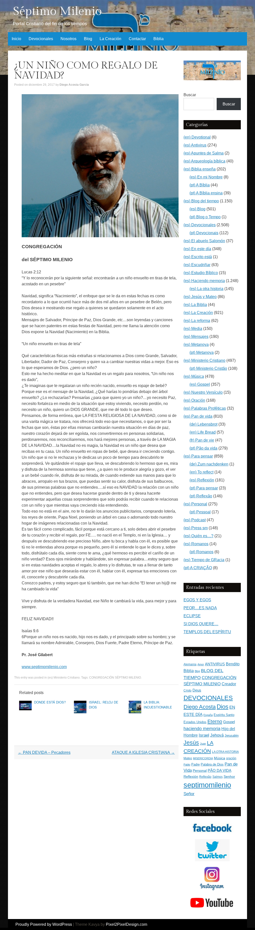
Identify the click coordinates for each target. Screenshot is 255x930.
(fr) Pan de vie (202, 440)
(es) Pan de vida (198, 416)
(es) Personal (195, 504)
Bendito (233, 664)
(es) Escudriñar (197, 265)
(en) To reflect (201, 472)
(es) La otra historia (206, 289)
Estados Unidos (195, 722)
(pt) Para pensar (204, 488)
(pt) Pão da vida (203, 448)
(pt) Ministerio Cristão (208, 368)
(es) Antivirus (195, 145)
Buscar (190, 95)
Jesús (191, 742)
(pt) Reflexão (201, 496)
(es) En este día (197, 249)
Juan (203, 743)
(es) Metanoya (196, 344)
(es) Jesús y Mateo (200, 297)
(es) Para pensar (198, 456)
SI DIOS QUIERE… (201, 624)
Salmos (217, 776)
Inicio (16, 39)
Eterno (214, 721)
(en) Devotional (197, 137)
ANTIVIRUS (215, 664)
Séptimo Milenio (57, 11)
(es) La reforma (197, 320)
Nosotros (68, 39)
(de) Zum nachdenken (209, 464)
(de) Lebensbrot (203, 424)
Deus (196, 690)
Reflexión (191, 776)
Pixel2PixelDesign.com (126, 924)
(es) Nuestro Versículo (203, 392)
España (208, 714)
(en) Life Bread (203, 432)
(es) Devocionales (200, 225)
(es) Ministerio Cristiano (64, 677)
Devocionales (41, 39)
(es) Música (194, 376)
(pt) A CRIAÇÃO (198, 568)
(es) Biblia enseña (200, 169)
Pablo (187, 764)
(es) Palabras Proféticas (205, 408)
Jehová (217, 735)
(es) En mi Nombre (206, 177)
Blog (88, 39)
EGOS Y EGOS (197, 600)
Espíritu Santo (224, 715)
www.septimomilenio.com (44, 667)
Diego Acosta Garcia (74, 84)
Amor (200, 664)
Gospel (229, 722)
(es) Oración (194, 400)
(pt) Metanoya (202, 352)
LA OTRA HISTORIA (225, 751)
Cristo (187, 690)
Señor (189, 793)
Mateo (188, 758)
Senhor (229, 776)
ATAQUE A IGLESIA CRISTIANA (143, 752)
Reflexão (205, 776)
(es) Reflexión (202, 480)
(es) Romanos (196, 544)
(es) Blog (197, 209)
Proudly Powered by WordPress (43, 924)
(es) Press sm (196, 528)
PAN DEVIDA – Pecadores (44, 752)
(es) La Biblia (195, 305)
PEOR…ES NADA (200, 608)
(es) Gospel (200, 384)
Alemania (190, 664)
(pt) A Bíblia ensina (206, 193)
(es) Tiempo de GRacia (204, 560)
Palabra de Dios (212, 764)
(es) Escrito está (198, 257)
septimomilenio (207, 785)
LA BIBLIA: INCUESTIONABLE (158, 704)
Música (219, 758)
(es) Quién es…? (198, 536)
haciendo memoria (202, 728)
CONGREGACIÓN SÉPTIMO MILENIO (115, 677)
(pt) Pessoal (200, 512)
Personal (200, 771)
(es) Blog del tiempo (201, 201)
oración (231, 758)
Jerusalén (232, 735)
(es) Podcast (195, 520)
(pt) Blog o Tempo (205, 217)
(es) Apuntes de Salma (204, 153)
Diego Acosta (200, 707)
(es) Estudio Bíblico (201, 273)
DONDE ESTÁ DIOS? (50, 702)
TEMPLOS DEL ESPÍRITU (207, 632)
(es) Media (193, 328)
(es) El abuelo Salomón (204, 241)
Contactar (137, 39)
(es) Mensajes (196, 336)
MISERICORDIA (203, 758)
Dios (222, 706)
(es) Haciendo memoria (204, 281)
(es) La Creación (198, 312)
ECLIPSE (192, 616)
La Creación (110, 39)
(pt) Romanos (201, 552)
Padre (195, 764)
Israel (204, 735)
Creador (229, 684)
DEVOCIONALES (208, 697)
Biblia (158, 39)
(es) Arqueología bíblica (204, 161)
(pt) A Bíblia (200, 185)
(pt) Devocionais (204, 233)
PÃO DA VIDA (219, 770)
